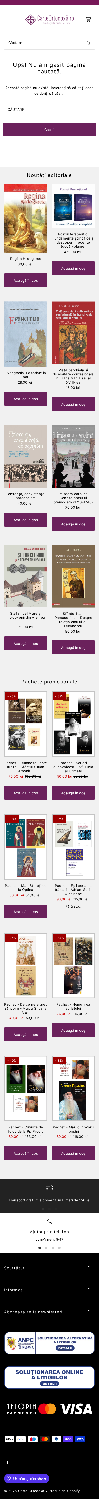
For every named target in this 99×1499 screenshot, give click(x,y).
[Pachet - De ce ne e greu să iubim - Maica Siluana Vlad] (25, 965)
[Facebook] (8, 1463)
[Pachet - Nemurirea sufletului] (73, 965)
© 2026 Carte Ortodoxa (24, 1491)
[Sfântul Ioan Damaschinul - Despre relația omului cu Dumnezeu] (73, 576)
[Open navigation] (8, 19)
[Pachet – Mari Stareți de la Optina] (25, 847)
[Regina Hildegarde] (25, 218)
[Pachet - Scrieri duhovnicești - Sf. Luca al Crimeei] (73, 724)
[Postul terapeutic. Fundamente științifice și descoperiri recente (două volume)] (73, 206)
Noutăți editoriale (49, 175)
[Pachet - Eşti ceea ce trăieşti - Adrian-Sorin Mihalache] (73, 847)
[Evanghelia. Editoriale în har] (25, 334)
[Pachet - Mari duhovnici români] (73, 1088)
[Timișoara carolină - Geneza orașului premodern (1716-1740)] (73, 456)
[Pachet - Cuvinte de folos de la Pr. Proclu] (25, 1088)
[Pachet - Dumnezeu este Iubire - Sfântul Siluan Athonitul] (25, 724)
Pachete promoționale (49, 682)
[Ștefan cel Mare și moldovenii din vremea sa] (25, 576)
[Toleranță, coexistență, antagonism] (25, 456)
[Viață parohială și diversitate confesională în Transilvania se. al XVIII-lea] (73, 332)
